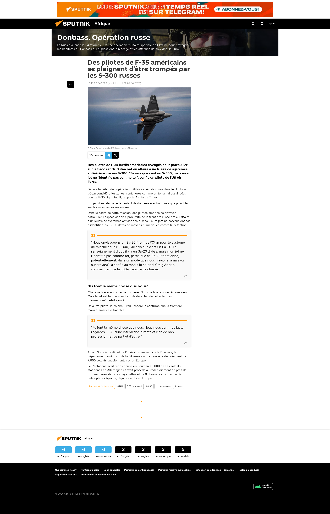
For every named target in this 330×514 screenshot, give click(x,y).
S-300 (149, 386)
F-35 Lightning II (134, 386)
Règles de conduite (248, 469)
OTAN (120, 386)
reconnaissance (163, 386)
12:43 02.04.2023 (97, 83)
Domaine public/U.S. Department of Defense (116, 148)
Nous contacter (111, 469)
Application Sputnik (66, 474)
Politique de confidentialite (139, 469)
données (179, 386)
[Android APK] (263, 487)
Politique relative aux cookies (174, 469)
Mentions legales (90, 469)
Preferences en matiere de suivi (98, 474)
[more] (185, 275)
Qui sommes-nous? (65, 469)
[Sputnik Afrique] (74, 28)
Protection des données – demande (214, 469)
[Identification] (253, 23)
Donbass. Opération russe (101, 386)
